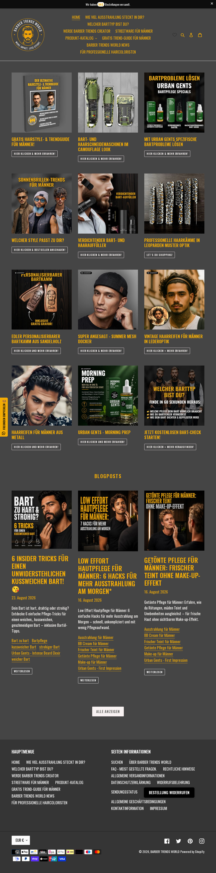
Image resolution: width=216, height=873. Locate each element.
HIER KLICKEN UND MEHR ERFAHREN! (36, 350)
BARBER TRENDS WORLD (165, 851)
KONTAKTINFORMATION (127, 808)
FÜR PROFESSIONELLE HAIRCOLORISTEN (39, 802)
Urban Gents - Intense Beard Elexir (36, 653)
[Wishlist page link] (175, 34)
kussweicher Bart (24, 647)
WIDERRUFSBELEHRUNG (173, 782)
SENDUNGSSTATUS (124, 792)
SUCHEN (117, 762)
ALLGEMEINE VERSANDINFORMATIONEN (138, 775)
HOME (16, 762)
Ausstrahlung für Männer (95, 637)
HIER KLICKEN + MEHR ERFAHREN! (167, 350)
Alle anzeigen (108, 711)
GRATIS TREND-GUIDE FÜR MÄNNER (36, 789)
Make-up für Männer (92, 662)
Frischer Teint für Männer (96, 649)
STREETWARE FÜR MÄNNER (30, 782)
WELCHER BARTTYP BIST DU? (32, 769)
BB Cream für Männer (93, 643)
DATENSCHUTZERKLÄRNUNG (131, 782)
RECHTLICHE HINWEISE (179, 769)
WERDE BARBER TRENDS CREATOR (35, 775)
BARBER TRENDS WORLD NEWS (33, 796)
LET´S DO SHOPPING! (159, 255)
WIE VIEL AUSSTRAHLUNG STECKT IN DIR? (55, 762)
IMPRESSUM (158, 808)
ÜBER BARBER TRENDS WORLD (150, 762)
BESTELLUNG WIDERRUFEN (169, 792)
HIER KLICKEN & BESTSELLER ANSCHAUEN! (39, 250)
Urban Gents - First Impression (99, 668)
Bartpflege (39, 640)
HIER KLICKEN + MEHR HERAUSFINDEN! (170, 447)
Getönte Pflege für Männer (97, 656)
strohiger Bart (49, 647)
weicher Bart (21, 659)
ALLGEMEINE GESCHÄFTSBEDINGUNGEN (138, 801)
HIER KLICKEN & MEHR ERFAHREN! (34, 153)
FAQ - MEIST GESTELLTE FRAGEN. (134, 769)
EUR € (20, 840)
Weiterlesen (22, 671)
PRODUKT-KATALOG (69, 782)
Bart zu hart (20, 640)
